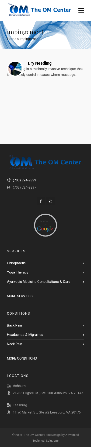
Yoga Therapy (17, 272)
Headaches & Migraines (25, 335)
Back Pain (14, 325)
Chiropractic (16, 263)
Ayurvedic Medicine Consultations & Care (38, 282)
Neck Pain (14, 344)
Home (11, 39)
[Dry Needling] (15, 68)
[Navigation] (81, 10)
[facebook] (41, 201)
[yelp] (50, 201)
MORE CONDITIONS (22, 358)
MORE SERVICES (20, 296)
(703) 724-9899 (24, 180)
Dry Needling (40, 63)
